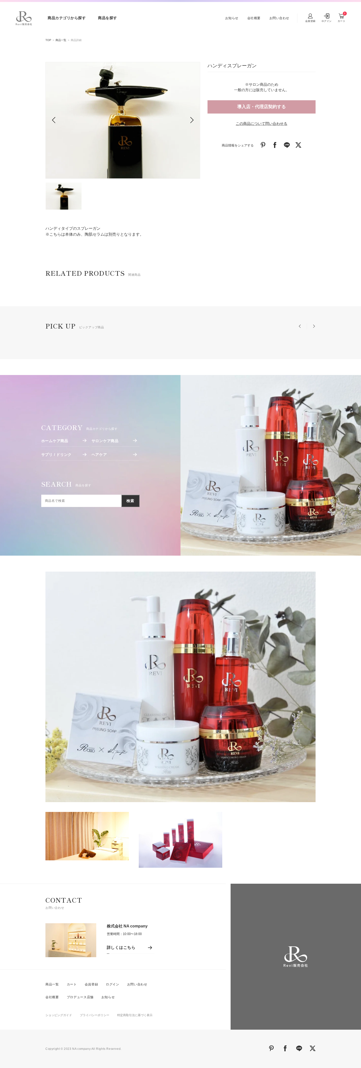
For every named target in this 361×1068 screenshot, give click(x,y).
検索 (130, 501)
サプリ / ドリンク (56, 454)
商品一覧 (61, 40)
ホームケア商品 (54, 441)
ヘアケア (99, 454)
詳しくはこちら (121, 947)
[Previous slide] (54, 120)
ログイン (112, 984)
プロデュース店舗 (80, 997)
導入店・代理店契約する (261, 106)
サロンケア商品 (105, 441)
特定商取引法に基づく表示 (135, 1015)
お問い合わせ (279, 18)
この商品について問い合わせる (261, 123)
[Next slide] (192, 120)
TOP (48, 40)
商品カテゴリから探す (67, 18)
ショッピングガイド (58, 1015)
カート (72, 984)
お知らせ (231, 18)
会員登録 (91, 984)
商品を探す (107, 18)
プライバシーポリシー (94, 1015)
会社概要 (254, 18)
